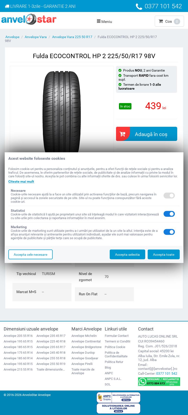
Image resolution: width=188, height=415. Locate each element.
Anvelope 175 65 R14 (18, 352)
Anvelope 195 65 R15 (18, 341)
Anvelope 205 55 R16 (18, 336)
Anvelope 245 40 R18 (50, 352)
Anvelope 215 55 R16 (18, 369)
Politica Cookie (115, 347)
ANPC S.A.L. (113, 379)
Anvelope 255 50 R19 (50, 364)
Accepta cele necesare (30, 254)
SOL (108, 384)
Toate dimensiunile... (50, 369)
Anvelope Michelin (84, 336)
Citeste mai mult (21, 181)
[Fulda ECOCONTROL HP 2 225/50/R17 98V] (62, 114)
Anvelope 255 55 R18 (50, 358)
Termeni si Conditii (117, 341)
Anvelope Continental (86, 341)
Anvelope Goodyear (84, 358)
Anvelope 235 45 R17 (50, 336)
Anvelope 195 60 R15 (18, 364)
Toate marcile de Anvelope (82, 371)
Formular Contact (117, 336)
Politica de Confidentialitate (116, 354)
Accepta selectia (127, 254)
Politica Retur (114, 362)
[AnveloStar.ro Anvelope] (29, 19)
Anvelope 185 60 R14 (18, 358)
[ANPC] (118, 397)
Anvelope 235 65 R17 (50, 347)
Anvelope (12, 37)
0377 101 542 (166, 373)
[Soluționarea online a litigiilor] (118, 408)
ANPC (109, 373)
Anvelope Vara (36, 37)
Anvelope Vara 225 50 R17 (72, 37)
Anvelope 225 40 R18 (50, 341)
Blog (108, 367)
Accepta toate (163, 254)
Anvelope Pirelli (82, 364)
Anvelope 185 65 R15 (18, 347)
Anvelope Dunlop (83, 352)
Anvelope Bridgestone (86, 347)
